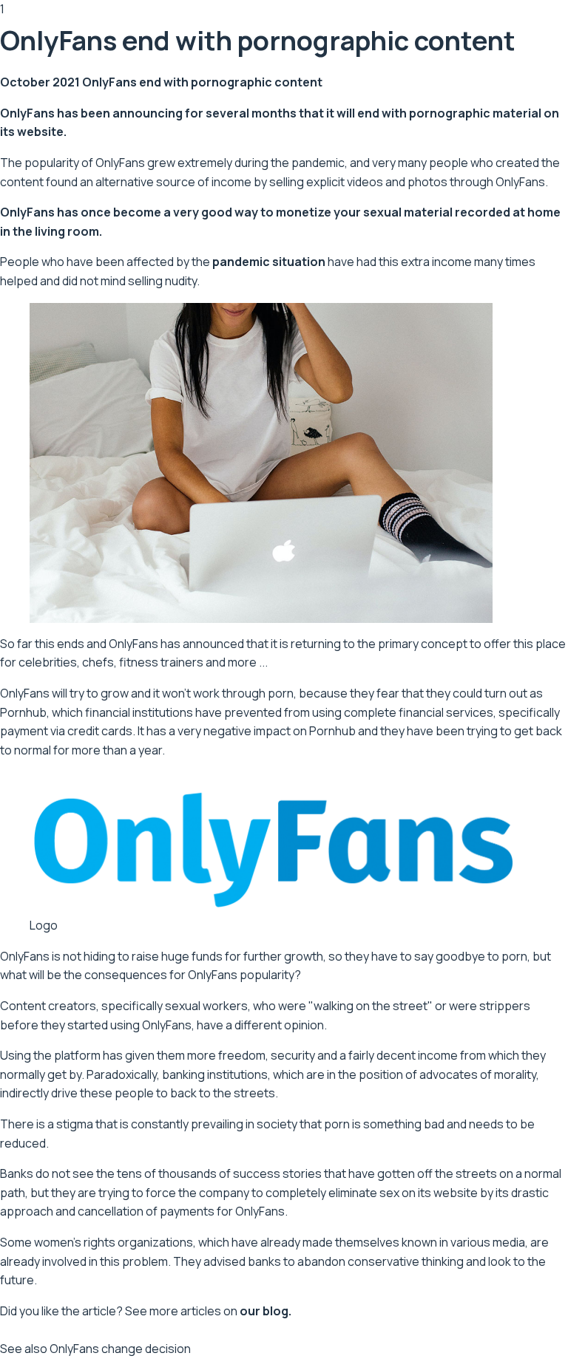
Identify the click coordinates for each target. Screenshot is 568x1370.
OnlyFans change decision (120, 1348)
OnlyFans (27, 113)
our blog (264, 1311)
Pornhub (23, 712)
